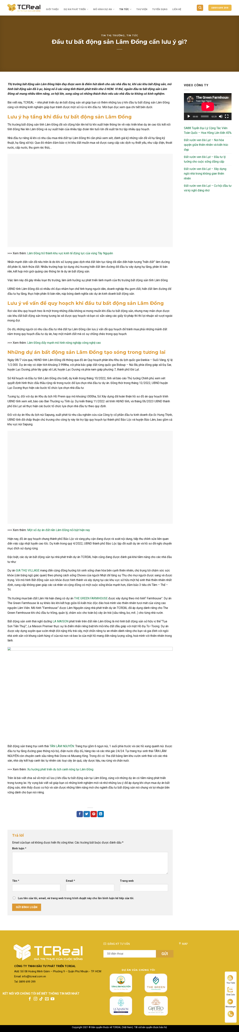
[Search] (200, 8)
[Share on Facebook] (80, 814)
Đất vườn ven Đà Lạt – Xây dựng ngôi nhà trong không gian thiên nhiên (205, 173)
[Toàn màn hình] (227, 116)
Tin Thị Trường (113, 35)
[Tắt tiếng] (221, 116)
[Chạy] (189, 116)
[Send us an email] (47, 999)
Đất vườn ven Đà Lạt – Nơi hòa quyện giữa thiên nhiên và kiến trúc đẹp (206, 144)
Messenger (231, 1006)
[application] (208, 106)
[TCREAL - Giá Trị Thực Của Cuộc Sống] (23, 8)
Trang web (127, 880)
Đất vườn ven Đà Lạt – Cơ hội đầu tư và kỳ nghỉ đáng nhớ (208, 188)
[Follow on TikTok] (41, 999)
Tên (15, 880)
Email (70, 880)
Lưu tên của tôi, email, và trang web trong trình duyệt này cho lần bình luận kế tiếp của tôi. (76, 898)
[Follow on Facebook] (30, 999)
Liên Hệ (176, 9)
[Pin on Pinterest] (94, 814)
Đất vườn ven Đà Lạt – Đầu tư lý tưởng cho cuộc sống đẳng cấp (205, 159)
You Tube (230, 983)
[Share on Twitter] (86, 814)
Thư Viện (141, 9)
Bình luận (19, 848)
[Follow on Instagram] (35, 999)
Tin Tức (124, 9)
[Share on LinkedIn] (100, 814)
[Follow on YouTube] (52, 999)
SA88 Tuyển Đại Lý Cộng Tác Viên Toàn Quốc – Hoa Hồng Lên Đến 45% (208, 130)
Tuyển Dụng (159, 9)
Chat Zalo (230, 995)
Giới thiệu (52, 9)
